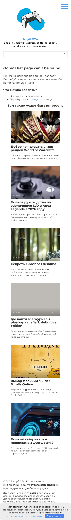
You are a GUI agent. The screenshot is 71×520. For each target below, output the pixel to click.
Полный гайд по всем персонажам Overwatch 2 (32, 441)
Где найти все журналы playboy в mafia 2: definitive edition (33, 322)
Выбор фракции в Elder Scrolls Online (30, 382)
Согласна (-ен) (54, 516)
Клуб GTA (30, 39)
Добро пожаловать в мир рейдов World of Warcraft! (32, 148)
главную (34, 99)
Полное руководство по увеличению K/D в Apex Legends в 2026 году (31, 205)
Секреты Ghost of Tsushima (33, 264)
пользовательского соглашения (25, 516)
